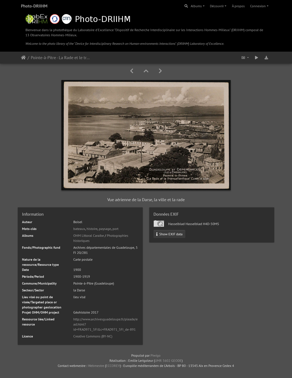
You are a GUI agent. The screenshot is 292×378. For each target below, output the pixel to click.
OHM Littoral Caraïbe (88, 235)
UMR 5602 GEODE (168, 360)
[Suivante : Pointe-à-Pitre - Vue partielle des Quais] (160, 70)
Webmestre (96, 365)
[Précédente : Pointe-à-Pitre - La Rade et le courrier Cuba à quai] (132, 70)
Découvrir (217, 6)
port (115, 229)
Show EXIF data (170, 234)
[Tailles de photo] (245, 57)
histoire (92, 229)
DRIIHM (238, 30)
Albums (196, 6)
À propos (238, 6)
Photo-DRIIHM (34, 6)
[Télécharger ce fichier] (266, 57)
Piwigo (155, 355)
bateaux (79, 229)
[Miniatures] (146, 70)
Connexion (258, 6)
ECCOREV (113, 365)
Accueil (23, 57)
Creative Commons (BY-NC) (92, 336)
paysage (105, 229)
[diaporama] (256, 57)
